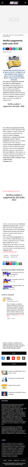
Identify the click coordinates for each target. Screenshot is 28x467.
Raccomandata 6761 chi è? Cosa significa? (17, 273)
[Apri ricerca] (25, 2)
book (14, 444)
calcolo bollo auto (14, 255)
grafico (13, 451)
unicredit (15, 456)
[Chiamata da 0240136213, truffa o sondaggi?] (4, 394)
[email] (23, 358)
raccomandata (18, 453)
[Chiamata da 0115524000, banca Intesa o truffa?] (4, 372)
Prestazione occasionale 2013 (16, 378)
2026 (3, 444)
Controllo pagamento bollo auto (11, 191)
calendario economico (7, 446)
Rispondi (8, 318)
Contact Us (16, 460)
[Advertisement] (14, 19)
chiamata (22, 446)
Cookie (10, 460)
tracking (4, 456)
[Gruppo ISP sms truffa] (4, 387)
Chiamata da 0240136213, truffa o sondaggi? (17, 393)
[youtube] (13, 358)
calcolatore (20, 444)
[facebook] (3, 358)
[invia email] (20, 49)
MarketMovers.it (12, 463)
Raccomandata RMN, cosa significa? (17, 286)
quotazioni (20, 451)
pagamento (6, 257)
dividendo (20, 448)
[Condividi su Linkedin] (14, 49)
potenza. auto (14, 257)
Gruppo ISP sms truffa (14, 385)
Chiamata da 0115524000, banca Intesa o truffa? (16, 372)
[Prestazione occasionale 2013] (4, 379)
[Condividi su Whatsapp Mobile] (17, 49)
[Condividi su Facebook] (4, 49)
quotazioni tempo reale (7, 453)
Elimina (13, 318)
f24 (9, 451)
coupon (4, 448)
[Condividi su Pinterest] (10, 49)
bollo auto (11, 35)
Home (5, 460)
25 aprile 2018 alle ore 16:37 (13, 301)
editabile (4, 451)
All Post (23, 460)
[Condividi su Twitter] (7, 49)
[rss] (18, 358)
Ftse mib (9, 444)
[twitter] (8, 358)
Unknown (10, 299)
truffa (9, 456)
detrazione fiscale (12, 448)
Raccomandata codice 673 (17, 279)
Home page (5, 35)
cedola (16, 446)
